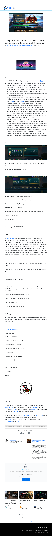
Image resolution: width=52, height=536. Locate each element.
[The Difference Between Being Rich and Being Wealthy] (26, 495)
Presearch (39, 415)
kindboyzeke (40, 507)
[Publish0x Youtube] (47, 527)
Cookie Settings (37, 524)
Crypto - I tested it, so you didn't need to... (22, 45)
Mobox (35, 407)
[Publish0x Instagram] (45, 527)
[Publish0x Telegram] (41, 527)
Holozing (34, 409)
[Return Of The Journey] (40, 495)
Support (31, 524)
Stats (23, 524)
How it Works (6, 524)
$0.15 (6, 48)
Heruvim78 (8, 45)
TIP (27, 479)
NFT (34, 426)
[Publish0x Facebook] (37, 527)
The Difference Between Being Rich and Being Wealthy (25, 502)
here (41, 81)
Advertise (27, 524)
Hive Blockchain (42, 426)
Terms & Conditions (37, 530)
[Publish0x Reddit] (43, 527)
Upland (13, 409)
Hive (17, 421)
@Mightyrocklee (12, 329)
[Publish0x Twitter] (39, 527)
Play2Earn (18, 426)
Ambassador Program (17, 524)
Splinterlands (11, 238)
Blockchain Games (9, 426)
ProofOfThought (26, 507)
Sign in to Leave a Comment (26, 515)
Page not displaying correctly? (26, 521)
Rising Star (15, 411)
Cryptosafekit (11, 507)
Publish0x (26, 415)
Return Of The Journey (39, 500)
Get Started (44, 8)
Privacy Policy (45, 530)
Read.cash (10, 421)
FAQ (11, 524)
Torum (9, 419)
